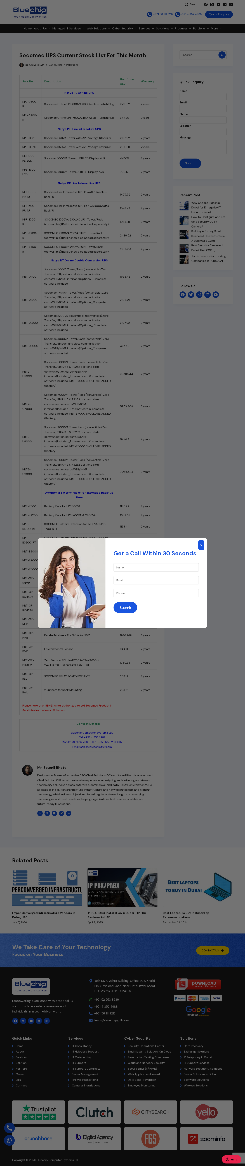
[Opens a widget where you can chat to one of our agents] (231, 1159)
